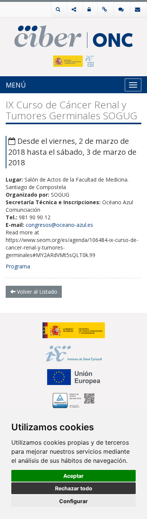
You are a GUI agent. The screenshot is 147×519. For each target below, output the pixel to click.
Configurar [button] (73, 501)
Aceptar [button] (73, 476)
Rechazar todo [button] (73, 488)
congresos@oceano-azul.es (59, 224)
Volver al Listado (36, 291)
